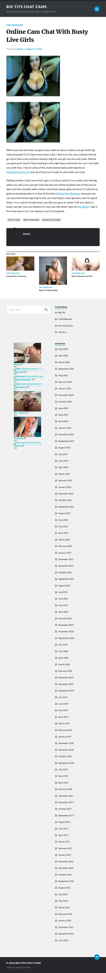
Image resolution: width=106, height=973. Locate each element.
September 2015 (66, 933)
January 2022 (64, 552)
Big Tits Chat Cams (26, 7)
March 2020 (64, 664)
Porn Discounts (65, 325)
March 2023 (64, 474)
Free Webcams (14, 25)
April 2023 (63, 467)
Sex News (83, 206)
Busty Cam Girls (31, 220)
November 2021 (66, 565)
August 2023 (64, 447)
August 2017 (64, 822)
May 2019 (63, 710)
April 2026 (63, 355)
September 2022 (66, 506)
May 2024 (63, 414)
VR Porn (62, 332)
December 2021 (65, 559)
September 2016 (66, 881)
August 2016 (64, 887)
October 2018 (65, 756)
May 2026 (63, 349)
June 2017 (63, 828)
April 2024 (63, 421)
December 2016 (65, 861)
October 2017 (65, 808)
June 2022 (63, 520)
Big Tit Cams (14, 220)
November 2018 (66, 749)
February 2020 (65, 671)
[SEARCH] (46, 310)
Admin (20, 49)
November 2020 (66, 631)
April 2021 (63, 611)
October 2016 (65, 874)
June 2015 (63, 940)
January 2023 (64, 487)
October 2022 (65, 500)
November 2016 (66, 868)
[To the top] (97, 957)
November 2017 (66, 802)
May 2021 (63, 605)
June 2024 (63, 408)
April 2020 (63, 657)
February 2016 (65, 914)
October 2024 (65, 401)
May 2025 (63, 375)
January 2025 (64, 388)
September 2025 (66, 368)
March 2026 (64, 362)
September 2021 (66, 579)
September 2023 (66, 441)
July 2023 (62, 454)
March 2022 (64, 539)
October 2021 (65, 572)
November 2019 (66, 684)
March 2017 (64, 841)
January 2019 (64, 736)
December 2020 (65, 625)
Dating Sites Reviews (68, 193)
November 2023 (66, 434)
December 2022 (65, 493)
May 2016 (63, 900)
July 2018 (62, 769)
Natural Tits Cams (51, 220)
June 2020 (63, 651)
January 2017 (64, 854)
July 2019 (62, 697)
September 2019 (66, 690)
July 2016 (62, 894)
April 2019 (63, 717)
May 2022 (63, 526)
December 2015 (65, 927)
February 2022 (65, 546)
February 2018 (65, 789)
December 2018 (65, 743)
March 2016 (64, 907)
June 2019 (63, 703)
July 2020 (62, 644)
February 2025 (65, 381)
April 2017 (63, 835)
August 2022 (64, 513)
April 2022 (63, 533)
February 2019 (65, 730)
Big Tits (61, 312)
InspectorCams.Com (18, 172)
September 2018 (66, 763)
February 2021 (65, 618)
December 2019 (65, 677)
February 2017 (65, 848)
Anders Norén (23, 967)
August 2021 (64, 585)
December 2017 (65, 795)
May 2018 (63, 776)
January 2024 (64, 428)
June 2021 (63, 598)
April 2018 (63, 782)
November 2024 (66, 395)
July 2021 (62, 592)
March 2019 (64, 723)
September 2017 (66, 815)
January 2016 (64, 920)
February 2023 (65, 480)
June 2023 (63, 460)
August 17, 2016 (34, 49)
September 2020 (66, 638)
